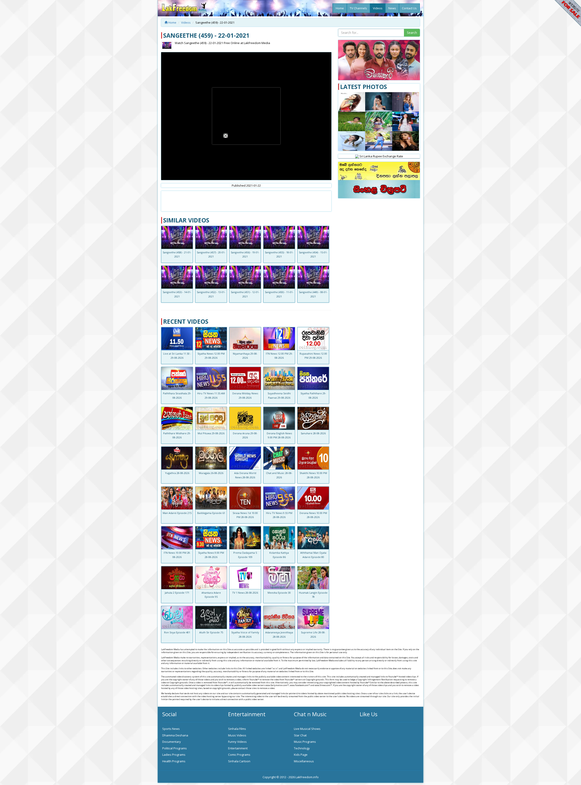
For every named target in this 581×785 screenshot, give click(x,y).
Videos (377, 8)
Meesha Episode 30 (279, 592)
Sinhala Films (237, 729)
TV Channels (358, 8)
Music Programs (305, 742)
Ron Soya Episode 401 (177, 632)
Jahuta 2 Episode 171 (177, 592)
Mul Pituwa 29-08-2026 (211, 433)
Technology (302, 748)
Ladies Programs (173, 755)
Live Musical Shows (307, 729)
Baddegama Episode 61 (211, 513)
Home (340, 8)
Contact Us (409, 8)
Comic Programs (239, 755)
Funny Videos (237, 742)
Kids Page (301, 755)
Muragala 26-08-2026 (211, 473)
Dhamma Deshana (175, 735)
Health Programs (173, 761)
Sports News (171, 729)
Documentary (171, 742)
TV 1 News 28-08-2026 (245, 592)
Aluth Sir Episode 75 (211, 632)
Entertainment (238, 748)
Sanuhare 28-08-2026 (313, 433)
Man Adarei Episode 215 (177, 513)
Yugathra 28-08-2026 (177, 473)
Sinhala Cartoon (239, 761)
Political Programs (174, 748)
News (392, 8)
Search (412, 32)
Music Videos (237, 735)
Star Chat (300, 735)
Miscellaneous (304, 761)
